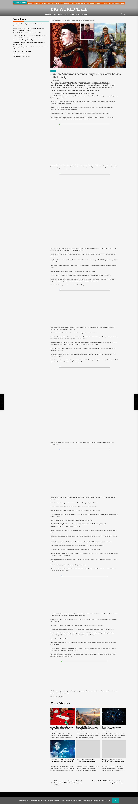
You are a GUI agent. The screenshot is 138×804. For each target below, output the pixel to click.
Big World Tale (69, 9)
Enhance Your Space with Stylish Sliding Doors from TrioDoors (101, 3)
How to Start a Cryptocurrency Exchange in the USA (66, 3)
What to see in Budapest (19, 54)
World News (84, 14)
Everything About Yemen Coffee (21, 56)
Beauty (54, 14)
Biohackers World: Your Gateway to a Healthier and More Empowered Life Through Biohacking (62, 761)
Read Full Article (59, 696)
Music (66, 14)
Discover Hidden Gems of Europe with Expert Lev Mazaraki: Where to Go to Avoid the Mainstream (88, 728)
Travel (77, 14)
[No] (136, 800)
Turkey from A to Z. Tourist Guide (22, 51)
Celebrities (48, 14)
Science (72, 14)
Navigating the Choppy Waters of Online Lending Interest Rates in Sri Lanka (113, 761)
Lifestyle (60, 14)
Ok (115, 800)
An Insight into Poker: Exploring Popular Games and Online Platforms (61, 728)
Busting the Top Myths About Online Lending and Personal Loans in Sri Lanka (86, 761)
